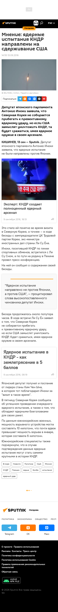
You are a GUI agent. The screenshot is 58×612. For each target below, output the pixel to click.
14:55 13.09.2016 (10, 55)
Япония (48, 464)
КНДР (5, 470)
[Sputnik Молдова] (10, 24)
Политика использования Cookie (19, 559)
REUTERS (8, 93)
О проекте (7, 546)
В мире (6, 464)
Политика (28, 464)
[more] (52, 219)
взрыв (26, 470)
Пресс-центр (29, 551)
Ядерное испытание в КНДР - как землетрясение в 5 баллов (26, 359)
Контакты (17, 551)
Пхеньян (15, 470)
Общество (41, 519)
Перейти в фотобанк (30, 93)
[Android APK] (11, 580)
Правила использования (26, 546)
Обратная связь (10, 571)
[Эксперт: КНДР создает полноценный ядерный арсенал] (29, 179)
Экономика (24, 519)
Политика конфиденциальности (18, 555)
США (39, 464)
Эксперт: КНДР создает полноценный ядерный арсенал (23, 208)
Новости (17, 464)
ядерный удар (9, 476)
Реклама (6, 551)
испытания (47, 470)
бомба (35, 470)
